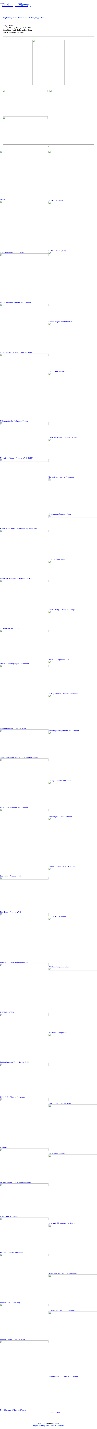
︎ (46, 1419)
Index (52, 1412)
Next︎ (58, 1412)
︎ (50, 1419)
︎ (48, 1419)
